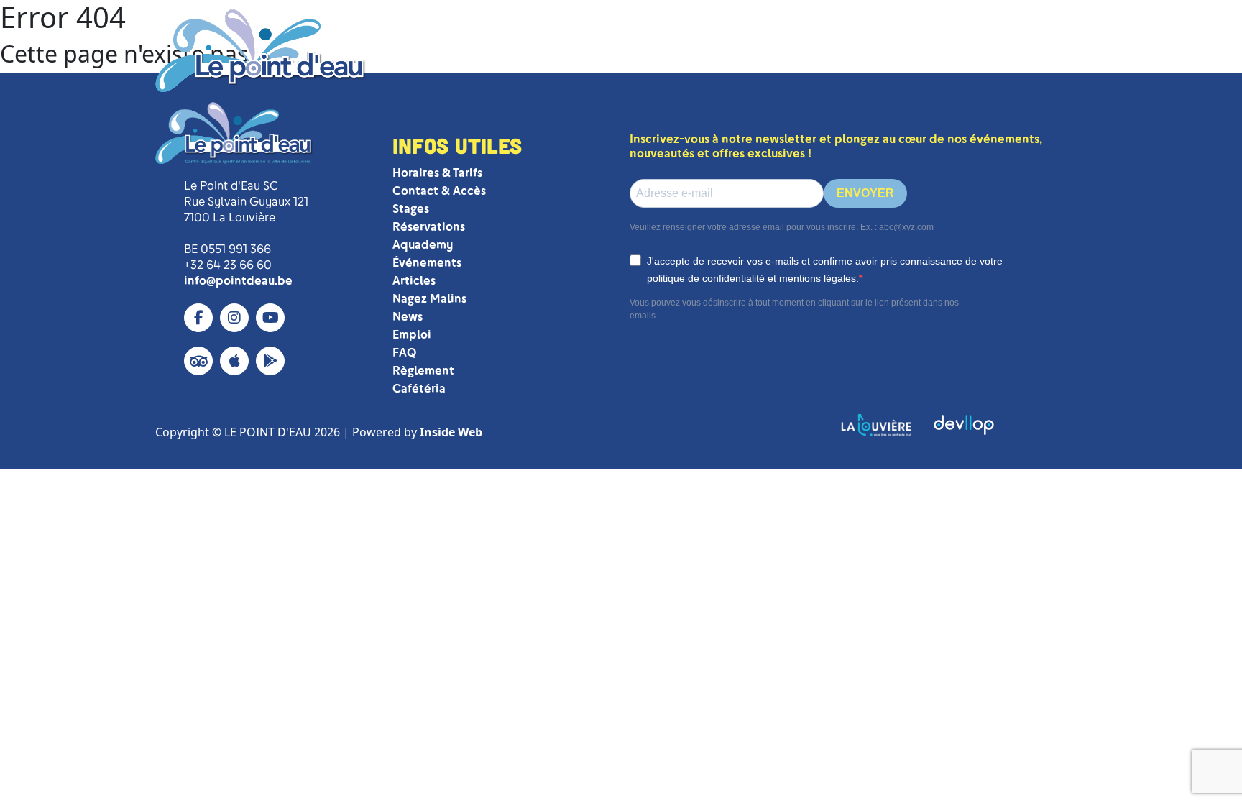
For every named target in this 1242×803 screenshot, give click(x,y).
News (407, 316)
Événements (426, 262)
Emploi (411, 334)
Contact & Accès (439, 190)
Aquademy (422, 244)
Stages (410, 208)
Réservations (428, 226)
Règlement (423, 370)
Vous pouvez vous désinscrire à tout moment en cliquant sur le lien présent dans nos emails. (794, 309)
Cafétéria (419, 388)
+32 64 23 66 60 (228, 264)
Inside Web (451, 432)
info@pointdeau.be (238, 280)
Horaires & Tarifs (437, 172)
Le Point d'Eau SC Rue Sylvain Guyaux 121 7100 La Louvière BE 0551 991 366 (246, 217)
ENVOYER (865, 193)
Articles (414, 280)
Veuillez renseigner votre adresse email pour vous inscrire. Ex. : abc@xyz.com (782, 227)
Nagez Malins (429, 298)
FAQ (404, 352)
